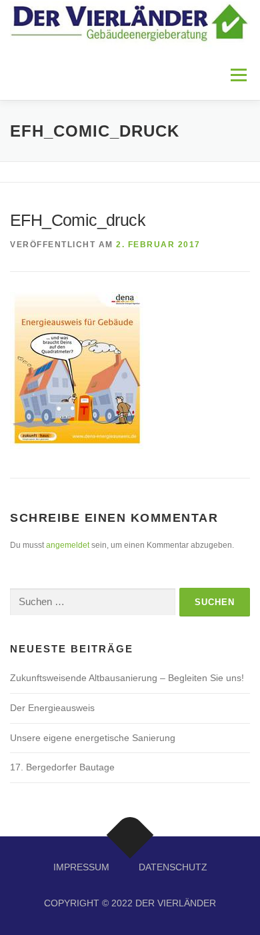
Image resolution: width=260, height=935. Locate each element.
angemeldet (67, 545)
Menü (237, 74)
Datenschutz (173, 867)
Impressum (81, 867)
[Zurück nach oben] (130, 834)
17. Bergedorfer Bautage (62, 767)
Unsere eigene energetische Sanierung (92, 737)
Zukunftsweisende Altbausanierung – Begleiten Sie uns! (127, 677)
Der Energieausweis (52, 707)
